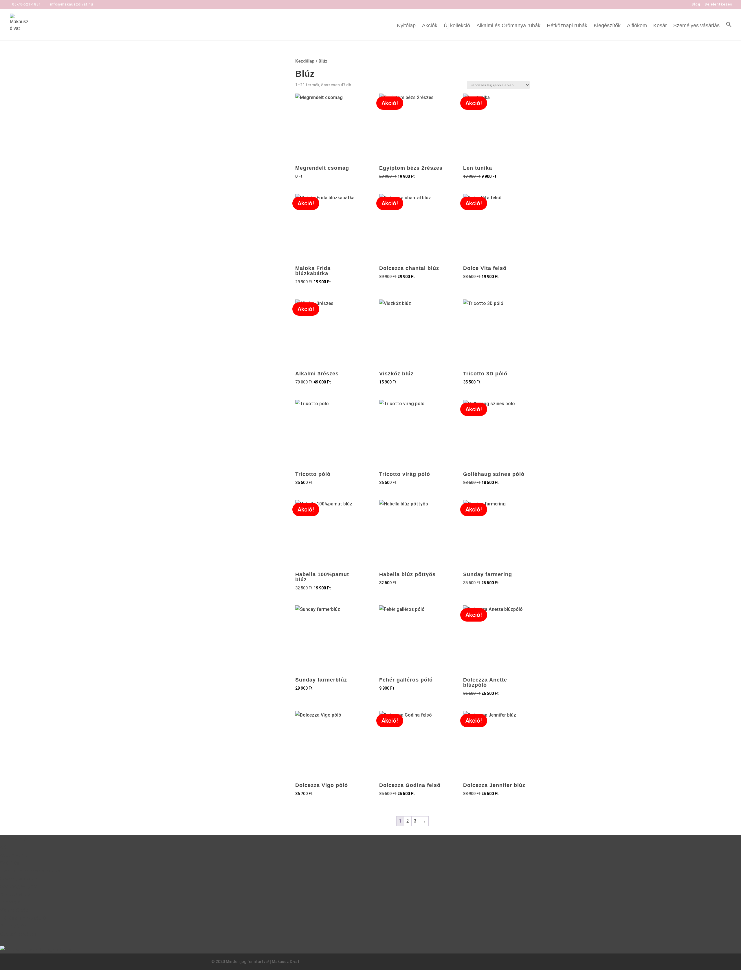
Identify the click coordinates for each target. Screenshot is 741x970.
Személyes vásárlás (696, 25)
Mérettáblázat (16, 894)
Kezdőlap (305, 61)
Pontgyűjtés (13, 926)
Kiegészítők (607, 25)
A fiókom (637, 25)
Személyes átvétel (19, 878)
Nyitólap (406, 25)
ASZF (6, 847)
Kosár (660, 25)
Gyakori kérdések (18, 934)
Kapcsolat (11, 902)
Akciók (429, 25)
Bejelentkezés (718, 4)
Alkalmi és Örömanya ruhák (508, 25)
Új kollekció (457, 25)
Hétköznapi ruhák (567, 25)
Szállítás (9, 863)
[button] (729, 31)
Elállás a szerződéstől (23, 918)
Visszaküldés (14, 910)
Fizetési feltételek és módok (30, 871)
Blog (696, 4)
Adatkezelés (13, 855)
